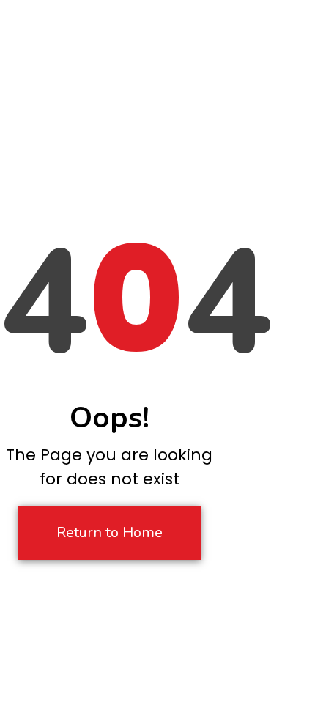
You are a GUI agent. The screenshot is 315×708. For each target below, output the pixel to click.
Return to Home (109, 532)
